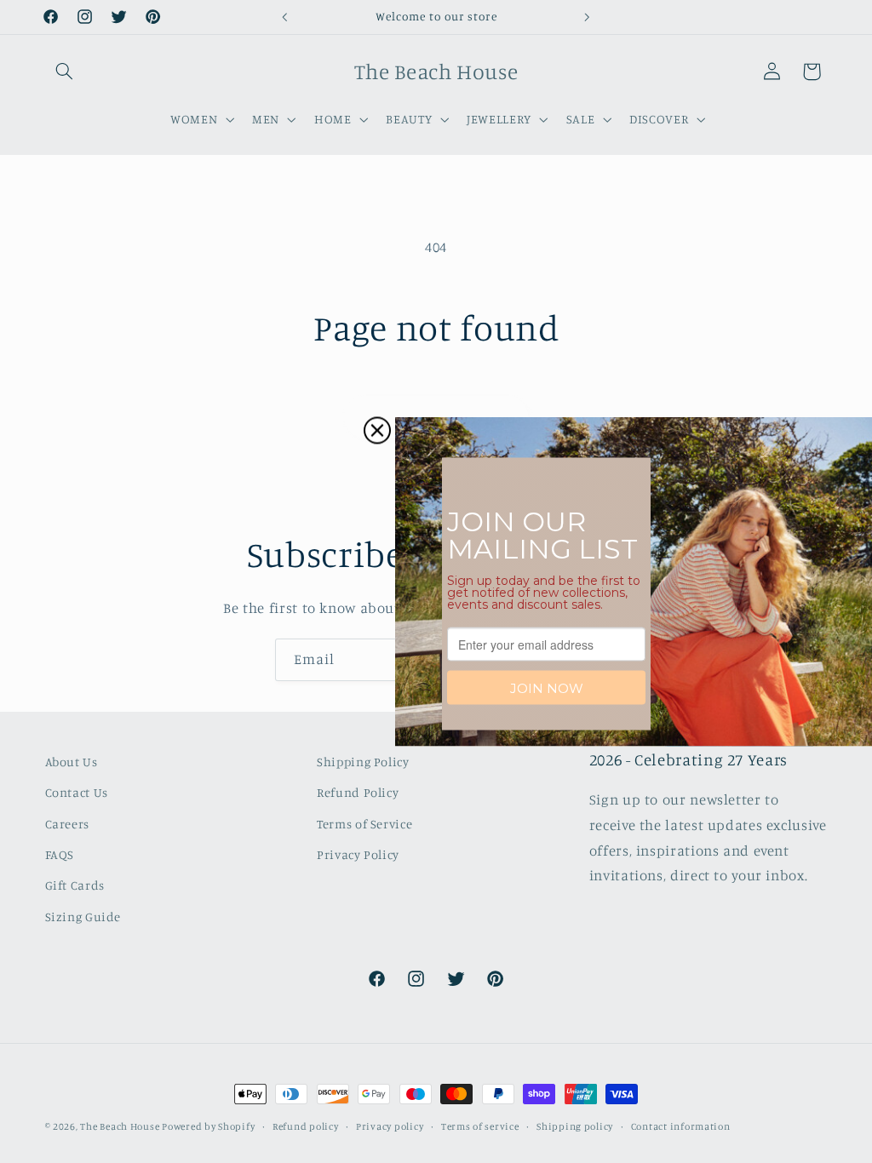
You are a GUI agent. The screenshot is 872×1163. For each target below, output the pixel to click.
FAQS (60, 854)
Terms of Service (364, 823)
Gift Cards (75, 885)
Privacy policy (389, 1126)
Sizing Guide (83, 916)
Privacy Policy (358, 854)
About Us (71, 761)
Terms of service (480, 1126)
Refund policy (305, 1126)
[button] (64, 71)
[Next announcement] (587, 17)
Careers (67, 823)
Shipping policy (574, 1126)
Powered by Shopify (208, 1126)
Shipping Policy (363, 761)
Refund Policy (358, 792)
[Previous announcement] (284, 17)
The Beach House (121, 1126)
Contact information (681, 1126)
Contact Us (76, 792)
